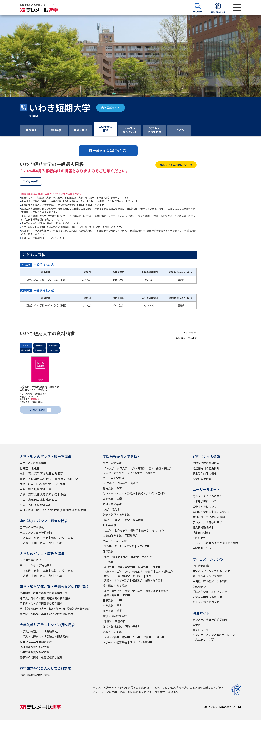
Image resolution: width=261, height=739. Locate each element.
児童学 (136, 637)
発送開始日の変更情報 (206, 468)
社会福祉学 (121, 530)
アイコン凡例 (190, 332)
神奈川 (68, 479)
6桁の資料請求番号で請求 (35, 675)
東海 (22, 489)
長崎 (62, 510)
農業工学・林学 (133, 591)
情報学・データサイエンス (119, 546)
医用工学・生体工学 (149, 567)
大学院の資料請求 (30, 560)
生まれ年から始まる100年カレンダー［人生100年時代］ (215, 637)
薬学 (119, 610)
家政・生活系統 (112, 632)
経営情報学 (139, 520)
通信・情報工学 (133, 571)
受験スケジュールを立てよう (210, 592)
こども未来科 (31, 181)
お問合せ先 (199, 538)
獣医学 (165, 591)
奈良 (54, 494)
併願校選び (199, 586)
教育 (119, 488)
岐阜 (37, 489)
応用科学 (138, 576)
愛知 (42, 489)
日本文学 (109, 468)
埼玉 (48, 479)
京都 (37, 494)
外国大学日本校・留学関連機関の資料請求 (45, 598)
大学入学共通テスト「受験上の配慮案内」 (45, 636)
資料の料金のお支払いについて (211, 512)
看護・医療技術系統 (115, 616)
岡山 (37, 499)
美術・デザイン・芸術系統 (119, 494)
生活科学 (159, 637)
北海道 (24, 468)
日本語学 (122, 483)
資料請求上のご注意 (186, 337)
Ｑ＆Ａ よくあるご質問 (207, 496)
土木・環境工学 (164, 571)
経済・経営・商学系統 (116, 514)
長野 (45, 484)
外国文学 (122, 468)
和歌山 (62, 494)
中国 (22, 499)
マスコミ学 (158, 530)
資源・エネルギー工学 (116, 580)
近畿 (22, 494)
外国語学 (109, 483)
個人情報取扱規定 (203, 527)
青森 (31, 473)
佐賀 (56, 510)
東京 (60, 479)
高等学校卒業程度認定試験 (36, 642)
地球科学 (147, 556)
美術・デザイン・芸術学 (151, 493)
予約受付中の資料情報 (206, 463)
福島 (60, 473)
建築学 (149, 571)
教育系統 (108, 488)
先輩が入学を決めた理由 (207, 597)
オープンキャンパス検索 (207, 576)
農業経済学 (151, 591)
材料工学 (109, 576)
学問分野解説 (201, 565)
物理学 (116, 556)
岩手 (37, 473)
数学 (106, 556)
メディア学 (143, 546)
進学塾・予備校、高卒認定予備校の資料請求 (46, 614)
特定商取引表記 (202, 532)
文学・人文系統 (112, 463)
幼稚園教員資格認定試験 (34, 647)
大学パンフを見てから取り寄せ (211, 571)
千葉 (54, 479)
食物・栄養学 (111, 637)
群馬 (42, 479)
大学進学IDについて (205, 501)
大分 (45, 510)
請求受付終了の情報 (205, 473)
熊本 (68, 510)
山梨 (75, 479)
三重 (48, 489)
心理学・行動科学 (114, 473)
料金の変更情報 (202, 479)
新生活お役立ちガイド (206, 602)
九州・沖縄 (26, 510)
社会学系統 (109, 525)
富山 (50, 484)
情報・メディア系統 (115, 541)
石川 (56, 484)
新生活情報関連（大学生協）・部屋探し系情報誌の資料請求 (55, 608)
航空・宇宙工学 (126, 567)
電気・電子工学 (113, 571)
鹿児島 (76, 510)
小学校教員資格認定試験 (34, 652)
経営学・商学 (122, 520)
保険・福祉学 (132, 626)
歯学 (119, 605)
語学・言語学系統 (113, 478)
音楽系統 (108, 499)
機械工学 (109, 567)
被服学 (126, 637)
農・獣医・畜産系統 (115, 585)
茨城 (31, 479)
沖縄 (83, 510)
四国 (22, 505)
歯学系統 (108, 605)
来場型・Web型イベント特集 (210, 581)
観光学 (145, 530)
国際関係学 (131, 535)
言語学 (134, 483)
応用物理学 (123, 576)
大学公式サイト (110, 107)
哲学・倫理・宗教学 (160, 468)
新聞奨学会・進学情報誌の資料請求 (41, 603)
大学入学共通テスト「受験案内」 (40, 631)
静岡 (31, 489)
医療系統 (108, 600)
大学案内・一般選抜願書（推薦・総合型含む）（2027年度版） (39, 388)
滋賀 (31, 494)
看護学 (108, 621)
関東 (22, 479)
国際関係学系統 (112, 535)
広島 (48, 499)
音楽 (119, 498)
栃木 (37, 479)
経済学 (108, 520)
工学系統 (108, 562)
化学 (125, 556)
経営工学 (137, 580)
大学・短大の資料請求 (33, 463)
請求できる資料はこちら (174, 165)
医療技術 (120, 621)
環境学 (134, 530)
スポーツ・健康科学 (141, 642)
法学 (106, 509)
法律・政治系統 (112, 504)
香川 (31, 505)
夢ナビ (197, 625)
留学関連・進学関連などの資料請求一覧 (44, 593)
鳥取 (31, 499)
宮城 (42, 473)
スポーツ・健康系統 (115, 642)
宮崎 (50, 510)
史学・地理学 (137, 468)
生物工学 (151, 576)
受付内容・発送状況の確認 (209, 517)
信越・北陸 (26, 484)
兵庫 (48, 494)
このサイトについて (205, 506)
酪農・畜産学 (111, 595)
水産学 (126, 595)
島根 (42, 499)
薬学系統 (108, 611)
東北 (22, 473)
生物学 (135, 556)
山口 (54, 499)
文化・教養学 (134, 473)
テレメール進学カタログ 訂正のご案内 (216, 543)
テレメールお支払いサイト (209, 522)
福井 (62, 484)
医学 (119, 600)
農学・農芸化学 (113, 591)
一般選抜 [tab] (110, 150)
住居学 (147, 637)
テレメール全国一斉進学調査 (210, 619)
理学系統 (108, 551)
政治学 (116, 509)
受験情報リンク (202, 548)
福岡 (39, 510)
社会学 (108, 530)
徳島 (37, 505)
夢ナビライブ (201, 630)
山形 (54, 473)
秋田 (48, 473)
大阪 (42, 494)
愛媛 (42, 505)
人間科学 (150, 473)
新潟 (39, 484)
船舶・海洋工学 (154, 580)
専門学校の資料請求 (32, 527)
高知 (48, 505)
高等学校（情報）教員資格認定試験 (41, 657)
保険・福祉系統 (112, 626)
